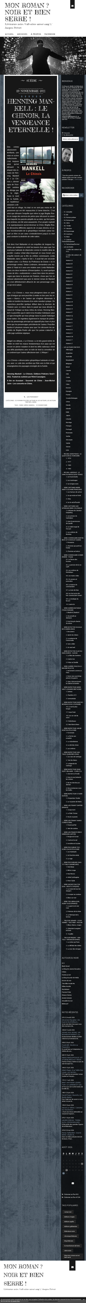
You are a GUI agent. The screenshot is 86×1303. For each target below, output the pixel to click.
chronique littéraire (70, 1236)
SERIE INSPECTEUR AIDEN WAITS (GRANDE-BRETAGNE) (71, 688)
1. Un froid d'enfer (72, 477)
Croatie (68, 381)
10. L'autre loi (70, 604)
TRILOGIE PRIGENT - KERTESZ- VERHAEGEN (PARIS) (71, 938)
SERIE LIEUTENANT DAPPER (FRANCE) (72, 806)
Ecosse (68, 388)
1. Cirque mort (70, 810)
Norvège (69, 422)
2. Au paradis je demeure (71, 617)
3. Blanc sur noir (71, 898)
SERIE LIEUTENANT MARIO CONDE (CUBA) (72, 821)
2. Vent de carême (72, 828)
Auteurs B (69, 264)
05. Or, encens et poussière (71, 580)
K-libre (64, 972)
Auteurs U (69, 329)
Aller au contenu (7, 2)
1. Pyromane (70, 733)
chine (21, 405)
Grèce (68, 401)
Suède (34, 402)
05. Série (67, 223)
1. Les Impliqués (71, 852)
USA (67, 450)
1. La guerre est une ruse (72, 907)
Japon (68, 415)
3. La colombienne (72, 741)
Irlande (68, 405)
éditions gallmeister (70, 1226)
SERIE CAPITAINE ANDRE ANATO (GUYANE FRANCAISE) (72, 488)
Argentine (69, 353)
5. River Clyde (70, 881)
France (68, 394)
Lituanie (68, 419)
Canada (68, 370)
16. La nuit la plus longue (71, 707)
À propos (36, 34)
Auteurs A (69, 260)
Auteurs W (69, 336)
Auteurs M (33, 400)
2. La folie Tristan (71, 813)
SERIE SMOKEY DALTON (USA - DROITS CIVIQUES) (71, 885)
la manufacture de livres (72, 1245)
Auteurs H (69, 284)
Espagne (69, 391)
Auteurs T (69, 326)
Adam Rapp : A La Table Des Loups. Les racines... (72, 1071)
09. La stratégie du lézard (72, 600)
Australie (69, 356)
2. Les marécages (71, 480)
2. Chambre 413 (71, 695)
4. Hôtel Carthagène (72, 877)
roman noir (68, 1212)
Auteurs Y (69, 340)
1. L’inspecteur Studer (73, 798)
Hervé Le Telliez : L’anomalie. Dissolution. (72, 1109)
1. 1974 (68, 458)
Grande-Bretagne (71, 398)
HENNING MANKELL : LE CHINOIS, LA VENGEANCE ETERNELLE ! (31, 115)
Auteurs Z (69, 343)
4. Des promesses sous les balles (74, 789)
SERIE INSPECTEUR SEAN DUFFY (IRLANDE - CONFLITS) (72, 770)
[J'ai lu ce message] (84, 1299)
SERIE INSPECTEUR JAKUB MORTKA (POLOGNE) (71, 729)
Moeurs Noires (67, 995)
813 (63, 963)
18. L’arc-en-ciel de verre (72, 716)
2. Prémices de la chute (73, 911)
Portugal (69, 429)
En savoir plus (15, 1301)
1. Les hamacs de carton (74, 492)
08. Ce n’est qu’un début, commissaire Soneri (74, 594)
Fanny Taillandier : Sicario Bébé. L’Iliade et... (71, 1134)
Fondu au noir (66, 975)
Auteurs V (69, 333)
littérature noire (69, 1231)
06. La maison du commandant (71, 585)
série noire (67, 1250)
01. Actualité (68, 212)
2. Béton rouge (71, 870)
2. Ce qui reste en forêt (73, 495)
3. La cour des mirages (73, 949)
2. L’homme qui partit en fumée (74, 547)
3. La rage (69, 858)
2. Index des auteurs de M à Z (73, 256)
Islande (68, 408)
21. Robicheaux (71, 721)
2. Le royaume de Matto (74, 802)
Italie (67, 412)
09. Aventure (68, 234)
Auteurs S (69, 322)
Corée (68, 377)
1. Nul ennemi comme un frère (74, 671)
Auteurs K (69, 295)
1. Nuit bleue (70, 867)
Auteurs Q (69, 316)
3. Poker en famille (72, 662)
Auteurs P (69, 312)
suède (26, 405)
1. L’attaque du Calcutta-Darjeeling (74, 511)
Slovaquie (69, 440)
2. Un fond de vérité (72, 855)
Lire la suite (78, 179)
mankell (32, 405)
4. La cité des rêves (72, 745)
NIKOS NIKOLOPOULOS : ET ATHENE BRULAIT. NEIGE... (72, 1059)
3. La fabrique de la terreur (72, 916)
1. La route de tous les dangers (73, 890)
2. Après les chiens (72, 635)
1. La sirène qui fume (73, 942)
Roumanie (69, 433)
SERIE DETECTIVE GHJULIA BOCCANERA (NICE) (72, 628)
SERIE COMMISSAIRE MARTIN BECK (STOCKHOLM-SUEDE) (72, 539)
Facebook (50, 34)
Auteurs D (69, 271)
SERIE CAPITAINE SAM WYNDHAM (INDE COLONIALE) (72, 507)
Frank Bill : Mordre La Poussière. (70, 1046)
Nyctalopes (65, 989)
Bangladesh (70, 360)
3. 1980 (68, 465)
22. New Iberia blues (72, 724)
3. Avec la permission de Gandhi (73, 522)
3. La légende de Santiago (71, 764)
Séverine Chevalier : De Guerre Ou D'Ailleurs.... (71, 1021)
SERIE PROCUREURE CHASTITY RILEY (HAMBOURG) (72, 863)
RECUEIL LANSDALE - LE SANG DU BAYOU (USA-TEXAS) (72, 473)
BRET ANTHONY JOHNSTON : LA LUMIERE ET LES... (72, 1084)
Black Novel (66, 966)
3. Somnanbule (71, 698)
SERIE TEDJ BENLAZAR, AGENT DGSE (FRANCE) (71, 902)
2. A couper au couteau (73, 894)
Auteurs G (69, 281)
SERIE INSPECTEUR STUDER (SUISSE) (72, 795)
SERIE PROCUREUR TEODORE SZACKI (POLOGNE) (71, 848)
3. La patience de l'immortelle (71, 639)
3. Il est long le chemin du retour (73, 622)
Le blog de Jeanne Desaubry (71, 969)
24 (67, 1170)
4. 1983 (68, 469)
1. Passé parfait (71, 825)
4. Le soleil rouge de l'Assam (72, 528)
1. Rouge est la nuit (72, 836)
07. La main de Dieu (72, 590)
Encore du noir (66, 980)
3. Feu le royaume (71, 817)
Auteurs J (69, 291)
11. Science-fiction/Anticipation (68, 240)
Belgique (69, 363)
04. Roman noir (69, 220)
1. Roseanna (70, 542)
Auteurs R (69, 319)
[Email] (72, 4)
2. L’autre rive (70, 659)
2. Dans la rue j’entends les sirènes (73, 778)
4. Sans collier (70, 644)
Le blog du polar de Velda (70, 977)
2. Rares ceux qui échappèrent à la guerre (74, 677)
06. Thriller (67, 226)
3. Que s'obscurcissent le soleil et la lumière (73, 682)
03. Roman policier (22, 400)
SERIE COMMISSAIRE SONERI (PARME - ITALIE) (72, 556)
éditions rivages (69, 1217)
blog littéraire (68, 1241)
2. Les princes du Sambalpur (71, 517)
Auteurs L (69, 298)
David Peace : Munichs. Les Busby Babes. (72, 1096)
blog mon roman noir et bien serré (72, 1256)
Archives (22, 34)
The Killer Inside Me (68, 983)
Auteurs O (69, 309)
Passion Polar (66, 992)
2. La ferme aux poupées (71, 737)
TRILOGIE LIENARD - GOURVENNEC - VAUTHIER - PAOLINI (72, 921)
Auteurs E (69, 274)
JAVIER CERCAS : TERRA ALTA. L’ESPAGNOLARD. (71, 1121)
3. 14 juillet (69, 934)
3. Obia (68, 499)
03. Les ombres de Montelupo (72, 571)
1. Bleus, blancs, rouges (73, 925)
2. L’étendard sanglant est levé (73, 929)
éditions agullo (69, 1221)
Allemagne (69, 350)
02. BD (66, 215)
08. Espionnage (69, 231)
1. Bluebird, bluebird (72, 612)
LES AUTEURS (42, 400)
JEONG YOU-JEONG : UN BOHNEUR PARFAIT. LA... (71, 1033)
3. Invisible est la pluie (73, 843)
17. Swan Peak (71, 712)
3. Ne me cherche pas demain (73, 783)
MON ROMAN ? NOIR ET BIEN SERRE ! (27, 12)
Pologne (68, 426)
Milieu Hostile (66, 986)
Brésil (68, 367)
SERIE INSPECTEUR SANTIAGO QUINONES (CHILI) (71, 753)
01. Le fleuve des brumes (71, 560)
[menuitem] (9, 34)
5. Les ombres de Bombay (71, 533)
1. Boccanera (70, 631)
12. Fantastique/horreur (72, 244)
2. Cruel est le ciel (71, 840)
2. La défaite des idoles (73, 945)
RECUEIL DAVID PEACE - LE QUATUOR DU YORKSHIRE (71, 455)
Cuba (67, 384)
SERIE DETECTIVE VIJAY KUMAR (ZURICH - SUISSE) (72, 652)
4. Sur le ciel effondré (73, 502)
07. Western (68, 228)
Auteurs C (69, 267)
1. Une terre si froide (73, 774)
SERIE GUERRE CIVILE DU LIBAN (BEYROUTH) (72, 667)
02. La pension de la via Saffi (73, 566)
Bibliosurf (65, 1004)
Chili (67, 374)
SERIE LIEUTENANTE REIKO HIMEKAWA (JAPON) (72, 833)
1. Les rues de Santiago (73, 757)
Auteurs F (69, 278)
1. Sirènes (69, 691)
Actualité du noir (67, 1001)
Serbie (68, 436)
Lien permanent (32, 397)
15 (82, 1164)
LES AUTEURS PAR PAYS (72, 347)
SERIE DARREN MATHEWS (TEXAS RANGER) (71, 609)
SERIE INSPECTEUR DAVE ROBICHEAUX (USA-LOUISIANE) (72, 703)
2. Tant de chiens (71, 760)
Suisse (68, 446)
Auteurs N (69, 305)
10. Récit (67, 237)
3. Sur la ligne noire (72, 484)
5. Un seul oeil (70, 647)
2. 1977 (68, 462)
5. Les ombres (70, 748)
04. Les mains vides (72, 576)
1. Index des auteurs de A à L (73, 250)
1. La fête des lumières (73, 655)
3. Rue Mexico (70, 874)
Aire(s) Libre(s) (67, 998)
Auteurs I (69, 288)
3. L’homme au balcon (73, 551)
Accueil (9, 34)
